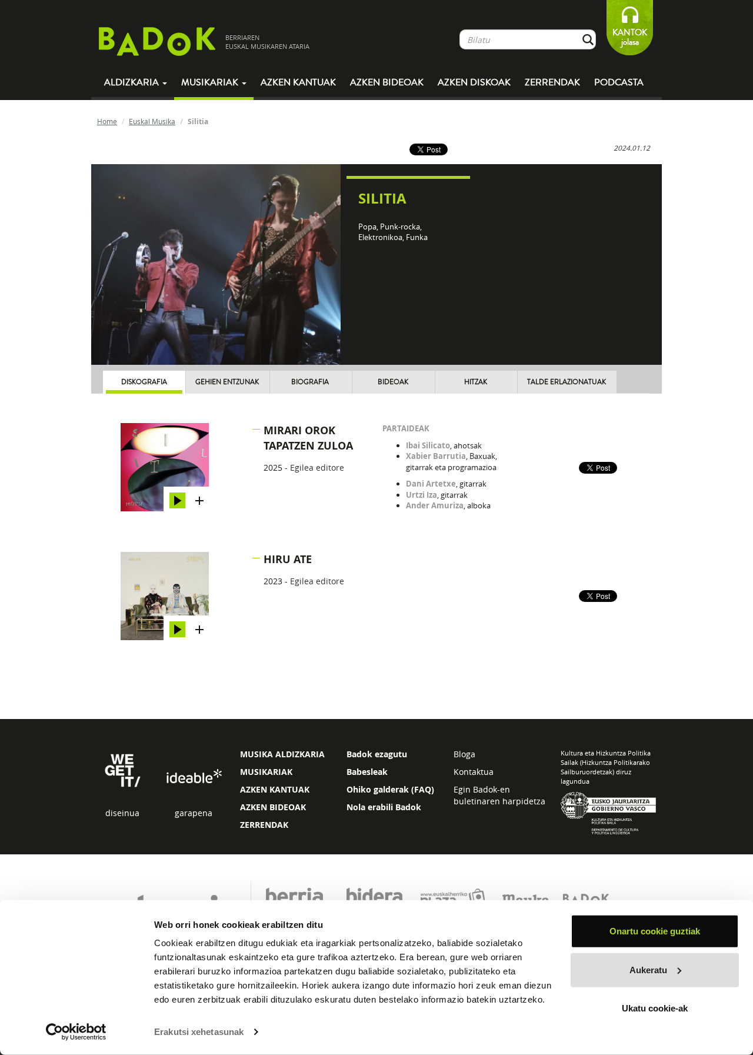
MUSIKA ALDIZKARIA (282, 754)
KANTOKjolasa (629, 37)
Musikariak (211, 82)
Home (107, 121)
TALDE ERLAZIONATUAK (566, 382)
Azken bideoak (387, 82)
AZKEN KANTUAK (274, 789)
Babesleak (367, 771)
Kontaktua (474, 771)
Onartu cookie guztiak (654, 931)
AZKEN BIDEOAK (273, 807)
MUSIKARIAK (266, 771)
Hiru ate (288, 559)
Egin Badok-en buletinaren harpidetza (499, 795)
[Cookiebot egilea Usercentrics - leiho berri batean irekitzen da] (76, 1032)
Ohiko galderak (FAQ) (390, 789)
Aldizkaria (132, 82)
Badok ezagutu (376, 754)
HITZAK (475, 382)
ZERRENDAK (264, 824)
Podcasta (619, 82)
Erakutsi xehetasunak (199, 1032)
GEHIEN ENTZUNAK (227, 382)
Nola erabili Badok (383, 807)
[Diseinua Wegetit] (123, 769)
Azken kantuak (298, 82)
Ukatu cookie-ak (655, 1008)
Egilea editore (317, 467)
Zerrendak (552, 82)
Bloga (464, 754)
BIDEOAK (393, 382)
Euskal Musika (152, 121)
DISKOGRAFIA (144, 382)
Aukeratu (648, 969)
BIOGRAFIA (310, 382)
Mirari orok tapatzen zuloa (308, 438)
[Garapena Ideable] (193, 776)
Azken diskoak (474, 82)
